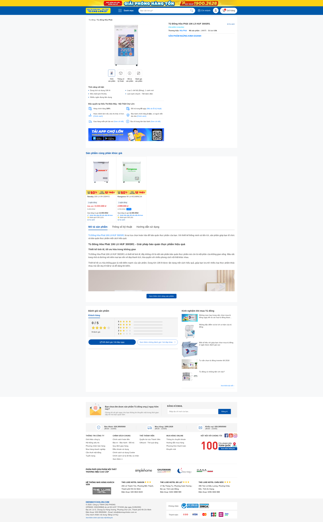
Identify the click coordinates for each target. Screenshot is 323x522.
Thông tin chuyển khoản (176, 439)
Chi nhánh (205, 10)
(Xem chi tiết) (119, 121)
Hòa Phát (183, 31)
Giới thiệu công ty (93, 439)
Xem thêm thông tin (228, 449)
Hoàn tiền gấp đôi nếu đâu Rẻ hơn (101, 215)
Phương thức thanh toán (176, 446)
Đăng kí (224, 411)
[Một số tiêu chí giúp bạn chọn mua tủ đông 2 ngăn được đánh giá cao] (190, 349)
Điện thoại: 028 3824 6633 (132, 492)
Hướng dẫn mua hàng (175, 443)
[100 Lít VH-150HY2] (101, 175)
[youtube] (231, 436)
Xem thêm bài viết (227, 386)
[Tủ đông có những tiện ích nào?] (190, 377)
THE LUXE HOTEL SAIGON (133, 482)
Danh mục (129, 10)
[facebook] (226, 436)
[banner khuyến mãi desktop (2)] (161, 3)
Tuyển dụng (90, 456)
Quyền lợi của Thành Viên (150, 439)
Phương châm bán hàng (95, 446)
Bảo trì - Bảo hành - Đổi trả (123, 443)
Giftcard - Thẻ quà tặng (149, 443)
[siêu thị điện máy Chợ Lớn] (98, 11)
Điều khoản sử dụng (121, 449)
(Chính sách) (98, 116)
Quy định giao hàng (120, 446)
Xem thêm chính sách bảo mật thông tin (99, 518)
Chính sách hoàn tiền (121, 439)
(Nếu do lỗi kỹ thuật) (154, 109)
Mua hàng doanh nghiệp (95, 449)
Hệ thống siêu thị (92, 443)
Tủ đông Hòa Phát (104, 20)
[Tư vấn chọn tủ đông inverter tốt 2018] (190, 364)
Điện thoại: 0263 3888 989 (170, 492)
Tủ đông (92, 20)
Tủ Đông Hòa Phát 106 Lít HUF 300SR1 (106, 235)
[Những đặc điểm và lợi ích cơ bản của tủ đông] (190, 331)
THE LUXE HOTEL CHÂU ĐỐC (211, 482)
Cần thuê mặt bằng (93, 452)
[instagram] (235, 436)
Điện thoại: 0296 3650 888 (209, 492)
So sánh (232, 24)
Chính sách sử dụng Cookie (124, 452)
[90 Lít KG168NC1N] (131, 175)
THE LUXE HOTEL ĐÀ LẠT (171, 482)
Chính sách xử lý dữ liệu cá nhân (126, 456)
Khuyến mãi (171, 449)
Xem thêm (117, 459)
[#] (190, 508)
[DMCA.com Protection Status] (204, 507)
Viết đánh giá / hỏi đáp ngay (113, 342)
